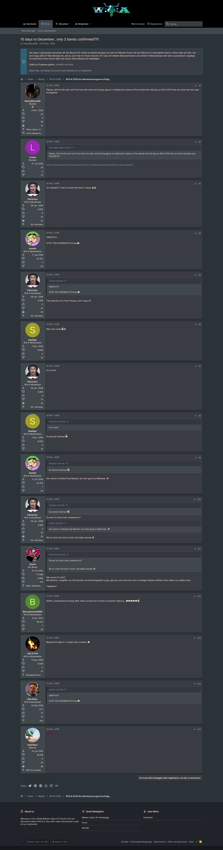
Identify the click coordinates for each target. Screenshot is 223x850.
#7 (200, 366)
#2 (200, 142)
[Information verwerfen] (198, 52)
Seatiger (32, 339)
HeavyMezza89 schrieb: (60, 147)
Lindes (32, 157)
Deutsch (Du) (61, 841)
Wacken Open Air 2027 (38, 841)
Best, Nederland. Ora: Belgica (40, 586)
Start (191, 841)
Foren (84, 822)
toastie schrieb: (56, 281)
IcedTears (32, 744)
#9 (200, 457)
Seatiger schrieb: (57, 463)
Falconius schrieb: (57, 421)
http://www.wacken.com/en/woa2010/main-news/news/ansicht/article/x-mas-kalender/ (89, 164)
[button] (70, 23)
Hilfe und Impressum (177, 841)
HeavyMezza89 (30, 43)
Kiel (41, 720)
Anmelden (148, 817)
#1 (200, 85)
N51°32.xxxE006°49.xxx (37, 770)
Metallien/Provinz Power (37, 675)
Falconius (32, 199)
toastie (32, 248)
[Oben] (196, 841)
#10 (199, 499)
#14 (199, 684)
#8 (200, 416)
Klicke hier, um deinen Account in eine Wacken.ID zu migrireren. (60, 70)
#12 (199, 596)
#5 (200, 275)
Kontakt (85, 828)
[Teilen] (196, 85)
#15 (199, 729)
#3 (200, 183)
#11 (199, 549)
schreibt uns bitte (64, 64)
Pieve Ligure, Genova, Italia (39, 129)
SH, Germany (37, 224)
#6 (200, 324)
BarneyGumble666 (32, 611)
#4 (200, 233)
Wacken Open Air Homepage (95, 817)
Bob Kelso (32, 699)
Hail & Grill (32, 653)
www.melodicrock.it (35, 133)
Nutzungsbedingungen (141, 841)
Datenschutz (160, 841)
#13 (199, 638)
